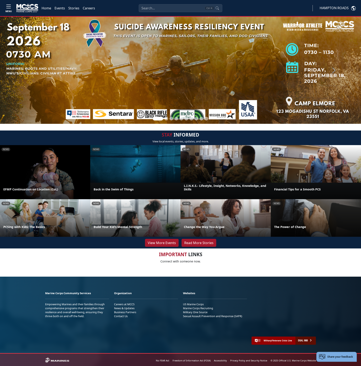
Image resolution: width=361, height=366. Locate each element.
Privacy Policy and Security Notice (248, 360)
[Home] (27, 8)
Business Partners (125, 312)
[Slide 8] (196, 118)
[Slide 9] (201, 118)
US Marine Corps (193, 304)
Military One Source (195, 312)
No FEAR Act (162, 360)
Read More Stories (199, 243)
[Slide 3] (171, 118)
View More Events (162, 243)
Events (60, 8)
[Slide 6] (186, 118)
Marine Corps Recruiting (198, 308)
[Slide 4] (176, 118)
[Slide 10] (206, 118)
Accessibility (220, 360)
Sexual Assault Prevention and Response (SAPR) (212, 316)
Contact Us (121, 316)
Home (46, 8)
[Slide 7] (191, 118)
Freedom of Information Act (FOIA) (192, 360)
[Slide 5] (181, 118)
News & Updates (124, 308)
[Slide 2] (166, 118)
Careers (89, 8)
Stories (73, 8)
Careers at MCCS (124, 304)
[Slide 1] (158, 118)
